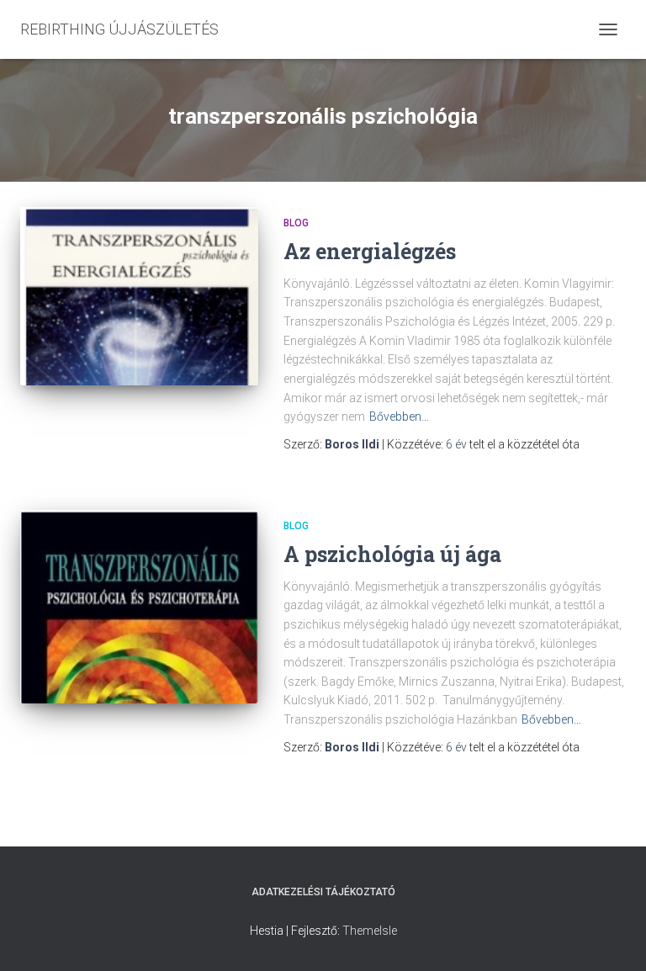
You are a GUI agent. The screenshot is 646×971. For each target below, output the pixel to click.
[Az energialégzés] (139, 296)
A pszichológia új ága (392, 554)
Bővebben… (399, 416)
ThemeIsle (369, 930)
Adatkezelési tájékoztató (323, 892)
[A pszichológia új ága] (139, 606)
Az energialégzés (369, 251)
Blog (296, 223)
